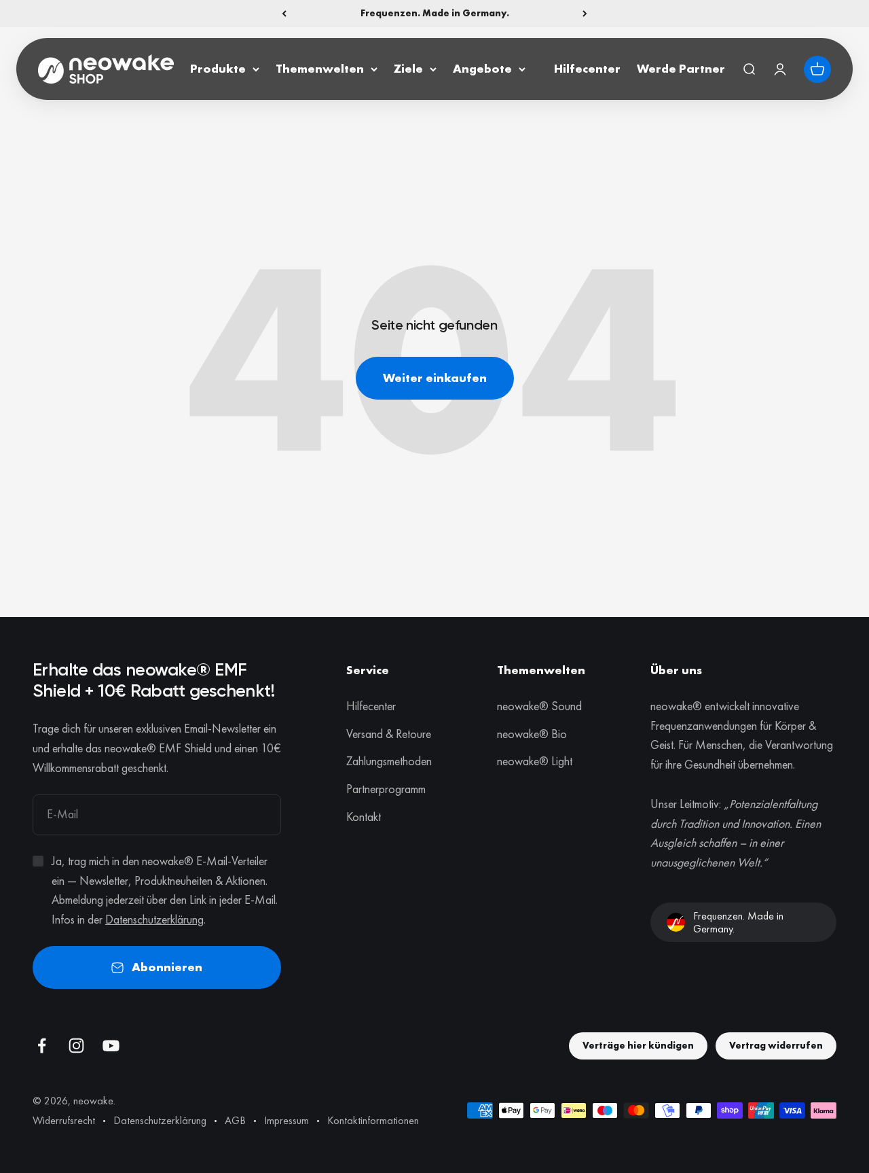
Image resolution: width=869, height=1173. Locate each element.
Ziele (408, 68)
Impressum (286, 1120)
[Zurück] (284, 13)
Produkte (218, 68)
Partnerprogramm (386, 788)
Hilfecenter (587, 68)
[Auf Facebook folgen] (42, 1045)
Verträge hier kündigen (638, 1045)
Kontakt (363, 816)
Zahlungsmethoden (389, 761)
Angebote (482, 68)
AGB (235, 1120)
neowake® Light (534, 761)
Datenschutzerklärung (154, 919)
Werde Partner (681, 68)
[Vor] (585, 13)
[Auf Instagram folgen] (76, 1045)
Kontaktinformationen (373, 1120)
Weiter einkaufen (435, 377)
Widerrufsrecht (64, 1120)
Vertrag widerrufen (776, 1045)
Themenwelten (320, 68)
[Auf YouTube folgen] (111, 1045)
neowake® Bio (532, 733)
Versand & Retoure (388, 733)
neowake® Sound (539, 706)
